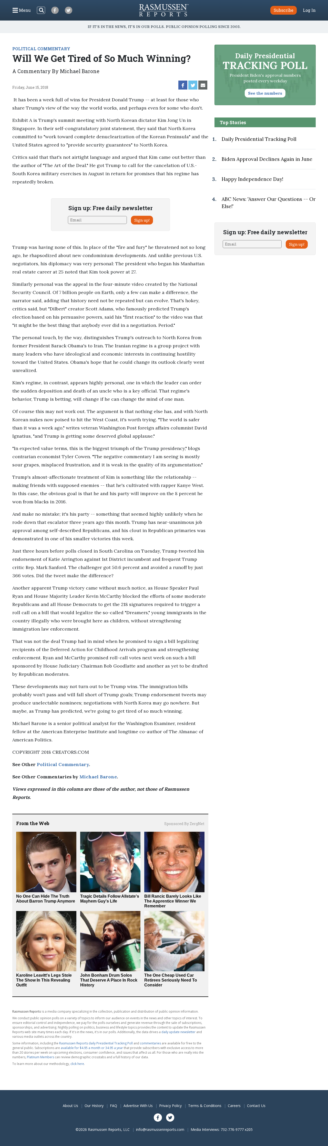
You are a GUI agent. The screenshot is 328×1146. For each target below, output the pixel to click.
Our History (94, 1105)
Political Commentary (63, 764)
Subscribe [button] (283, 10)
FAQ (113, 1105)
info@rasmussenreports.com (160, 1129)
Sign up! (142, 220)
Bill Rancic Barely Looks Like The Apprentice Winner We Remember (172, 901)
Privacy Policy (170, 1105)
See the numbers (265, 93)
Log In (309, 10)
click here (77, 1064)
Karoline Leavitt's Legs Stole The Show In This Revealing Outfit (44, 980)
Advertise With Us (138, 1105)
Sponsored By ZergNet (184, 823)
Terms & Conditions (204, 1105)
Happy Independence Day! (252, 179)
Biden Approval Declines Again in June (267, 159)
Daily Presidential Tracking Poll (259, 139)
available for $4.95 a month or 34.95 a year (92, 1048)
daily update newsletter (178, 1032)
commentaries (150, 1043)
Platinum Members (40, 1057)
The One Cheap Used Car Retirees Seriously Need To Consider (170, 980)
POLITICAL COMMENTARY (41, 48)
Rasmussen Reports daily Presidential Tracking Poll (96, 1043)
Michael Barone (98, 777)
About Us (70, 1105)
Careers (234, 1105)
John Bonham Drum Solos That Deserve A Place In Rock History (108, 980)
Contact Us (256, 1105)
